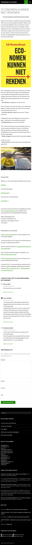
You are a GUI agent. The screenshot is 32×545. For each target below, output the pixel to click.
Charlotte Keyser (5, 512)
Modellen (3, 460)
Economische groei (6, 452)
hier (4, 242)
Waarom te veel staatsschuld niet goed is (17, 509)
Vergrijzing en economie (9, 2)
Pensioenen (4, 446)
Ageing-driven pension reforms (9, 484)
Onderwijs (3, 455)
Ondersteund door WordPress (7, 543)
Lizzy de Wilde (7, 298)
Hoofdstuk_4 (4, 201)
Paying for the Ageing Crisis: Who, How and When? (14, 474)
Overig (2, 464)
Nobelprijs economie (6, 461)
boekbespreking (9, 234)
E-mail (3, 388)
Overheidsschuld (5, 449)
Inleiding (3, 185)
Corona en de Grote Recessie (8, 423)
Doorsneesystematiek (6, 435)
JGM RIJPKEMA (5, 520)
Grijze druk (9, 524)
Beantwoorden (9, 292)
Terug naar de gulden (6, 426)
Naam (3, 381)
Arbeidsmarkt (4, 457)
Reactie (3, 360)
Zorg (2, 448)
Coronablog (4, 429)
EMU (2, 454)
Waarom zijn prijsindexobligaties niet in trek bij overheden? (16, 498)
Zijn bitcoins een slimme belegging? (10, 432)
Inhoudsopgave (5, 193)
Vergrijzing (3, 445)
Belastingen (4, 458)
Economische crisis (6, 451)
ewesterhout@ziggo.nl (10, 210)
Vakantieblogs (4, 463)
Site (2, 395)
